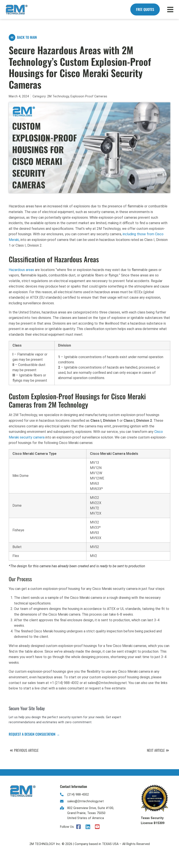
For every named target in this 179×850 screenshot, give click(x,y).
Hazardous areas (21, 270)
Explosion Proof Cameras (89, 96)
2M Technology (58, 96)
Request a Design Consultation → (34, 734)
